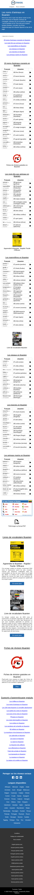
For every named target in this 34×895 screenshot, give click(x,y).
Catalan (21, 793)
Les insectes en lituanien (17, 52)
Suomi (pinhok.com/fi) (17, 869)
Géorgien (27, 799)
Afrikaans (7, 787)
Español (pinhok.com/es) (17, 857)
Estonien (7, 799)
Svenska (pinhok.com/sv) (17, 872)
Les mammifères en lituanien (17, 46)
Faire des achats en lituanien (17, 751)
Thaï (17, 820)
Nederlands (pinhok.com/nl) (17, 866)
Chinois (27, 793)
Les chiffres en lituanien (17, 701)
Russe (28, 814)
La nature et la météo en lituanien (17, 760)
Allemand (15, 787)
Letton (6, 808)
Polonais (6, 814)
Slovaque (13, 817)
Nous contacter (20, 6)
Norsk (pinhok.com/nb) (17, 879)
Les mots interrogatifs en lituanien (17, 720)
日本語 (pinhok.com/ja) (17, 863)
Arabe (27, 787)
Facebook (14, 889)
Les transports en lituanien (17, 754)
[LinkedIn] (21, 777)
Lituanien (12, 808)
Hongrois (25, 802)
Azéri (13, 790)
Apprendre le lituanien (8, 36)
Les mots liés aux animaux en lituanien (17, 43)
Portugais (14, 814)
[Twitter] (17, 777)
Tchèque (12, 820)
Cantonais (14, 793)
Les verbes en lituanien (17, 723)
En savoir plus (17, 583)
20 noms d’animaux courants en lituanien (17, 40)
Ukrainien (28, 820)
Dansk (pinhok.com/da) (17, 875)
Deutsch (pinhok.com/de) (17, 847)
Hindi (18, 802)
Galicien (19, 799)
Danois (19, 796)
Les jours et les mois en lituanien (17, 714)
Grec (7, 802)
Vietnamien (17, 823)
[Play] (30, 72)
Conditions (17, 833)
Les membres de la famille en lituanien (17, 726)
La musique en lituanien (17, 757)
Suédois (26, 817)
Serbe (7, 817)
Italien (21, 805)
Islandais (15, 805)
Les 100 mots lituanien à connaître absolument (17, 707)
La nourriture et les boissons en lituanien (17, 732)
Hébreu (13, 802)
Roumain (21, 814)
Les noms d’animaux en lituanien (17, 704)
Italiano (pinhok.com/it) (17, 860)
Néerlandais (6, 811)
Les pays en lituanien (17, 738)
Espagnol (26, 796)
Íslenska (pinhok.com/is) (17, 882)
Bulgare (7, 793)
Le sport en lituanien (17, 742)
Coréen (7, 796)
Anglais (22, 787)
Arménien (7, 790)
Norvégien (15, 811)
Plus (17, 686)
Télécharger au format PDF (17, 526)
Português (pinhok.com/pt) (17, 853)
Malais (28, 808)
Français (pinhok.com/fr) (17, 850)
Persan (29, 811)
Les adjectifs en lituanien (17, 735)
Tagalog (5, 820)
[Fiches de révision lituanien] (17, 672)
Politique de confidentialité (17, 836)
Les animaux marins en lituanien (17, 55)
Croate (13, 796)
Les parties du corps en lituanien (17, 711)
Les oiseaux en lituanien (17, 49)
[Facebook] (13, 777)
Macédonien (20, 808)
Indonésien (7, 805)
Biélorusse (26, 790)
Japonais (27, 805)
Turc (22, 820)
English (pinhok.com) (17, 844)
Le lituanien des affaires (17, 745)
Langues (11, 6)
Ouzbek (22, 811)
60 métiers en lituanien (17, 729)
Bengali (19, 790)
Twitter (20, 889)
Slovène (20, 817)
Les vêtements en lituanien (17, 748)
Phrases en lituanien (17, 717)
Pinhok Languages (13, 891)
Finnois (13, 799)
